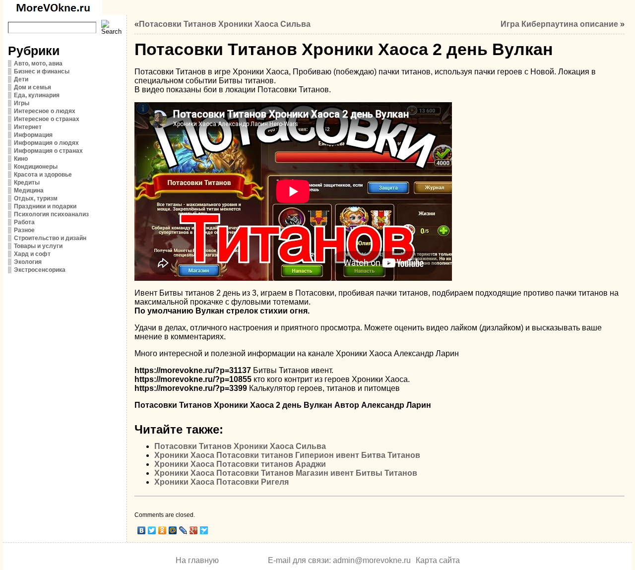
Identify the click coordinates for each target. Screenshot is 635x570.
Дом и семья (32, 87)
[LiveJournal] (183, 530)
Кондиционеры (36, 166)
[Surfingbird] (204, 530)
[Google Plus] (194, 530)
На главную (197, 560)
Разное (24, 230)
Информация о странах (48, 150)
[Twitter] (152, 530)
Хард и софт (32, 254)
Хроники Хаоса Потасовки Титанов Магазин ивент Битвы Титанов (285, 473)
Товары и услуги (38, 246)
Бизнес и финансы (41, 71)
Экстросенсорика (39, 269)
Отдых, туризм (36, 198)
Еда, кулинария (37, 95)
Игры (21, 103)
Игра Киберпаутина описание (559, 24)
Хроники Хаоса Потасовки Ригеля (221, 482)
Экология (28, 261)
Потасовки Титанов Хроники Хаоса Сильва (225, 24)
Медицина (29, 190)
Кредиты (27, 182)
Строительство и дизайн (50, 238)
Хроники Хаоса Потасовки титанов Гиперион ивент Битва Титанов (287, 455)
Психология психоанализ (51, 214)
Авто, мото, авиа (38, 63)
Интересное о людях (44, 111)
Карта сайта (438, 560)
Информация (33, 134)
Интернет (28, 127)
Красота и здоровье (43, 174)
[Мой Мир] (173, 530)
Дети (21, 79)
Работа (24, 222)
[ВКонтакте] (141, 530)
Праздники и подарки (45, 206)
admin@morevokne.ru (372, 560)
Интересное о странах (46, 119)
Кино (21, 158)
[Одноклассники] (162, 530)
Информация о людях (46, 142)
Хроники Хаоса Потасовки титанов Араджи (240, 464)
